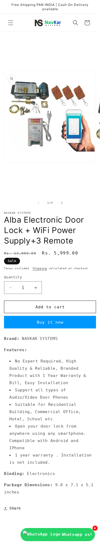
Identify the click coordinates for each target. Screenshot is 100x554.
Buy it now (50, 322)
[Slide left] (38, 203)
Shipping (40, 268)
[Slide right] (62, 203)
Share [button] (15, 508)
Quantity (13, 277)
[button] (11, 23)
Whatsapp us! (77, 534)
